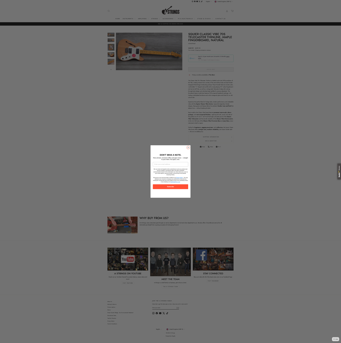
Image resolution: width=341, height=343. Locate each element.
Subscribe (170, 186)
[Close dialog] (188, 147)
